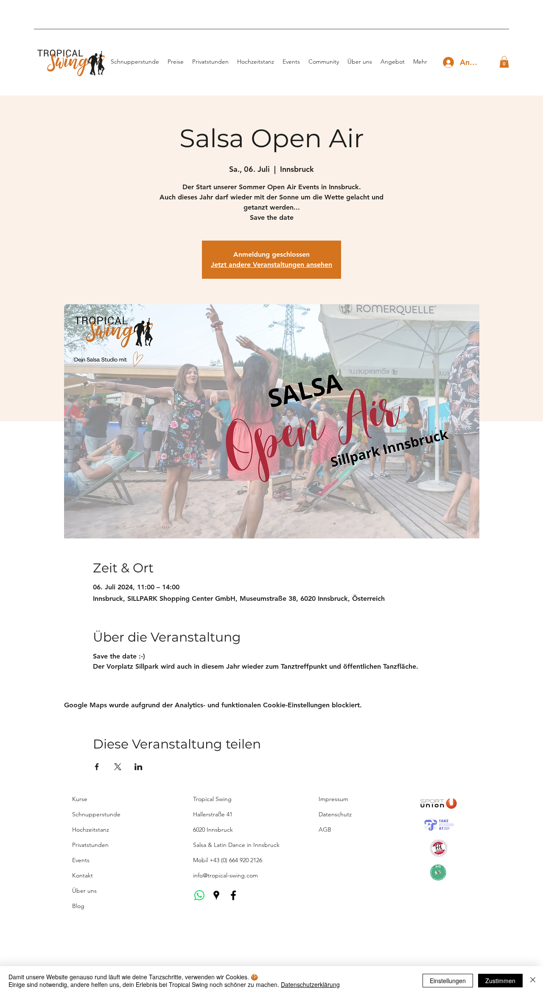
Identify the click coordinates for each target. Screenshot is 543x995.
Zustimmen (500, 980)
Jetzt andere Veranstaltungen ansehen (271, 265)
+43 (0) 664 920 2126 (236, 860)
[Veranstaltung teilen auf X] (118, 766)
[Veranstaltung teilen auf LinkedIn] (138, 766)
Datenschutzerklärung (310, 984)
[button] (504, 61)
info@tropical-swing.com (225, 875)
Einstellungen (448, 980)
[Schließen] (533, 980)
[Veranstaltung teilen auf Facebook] (97, 766)
